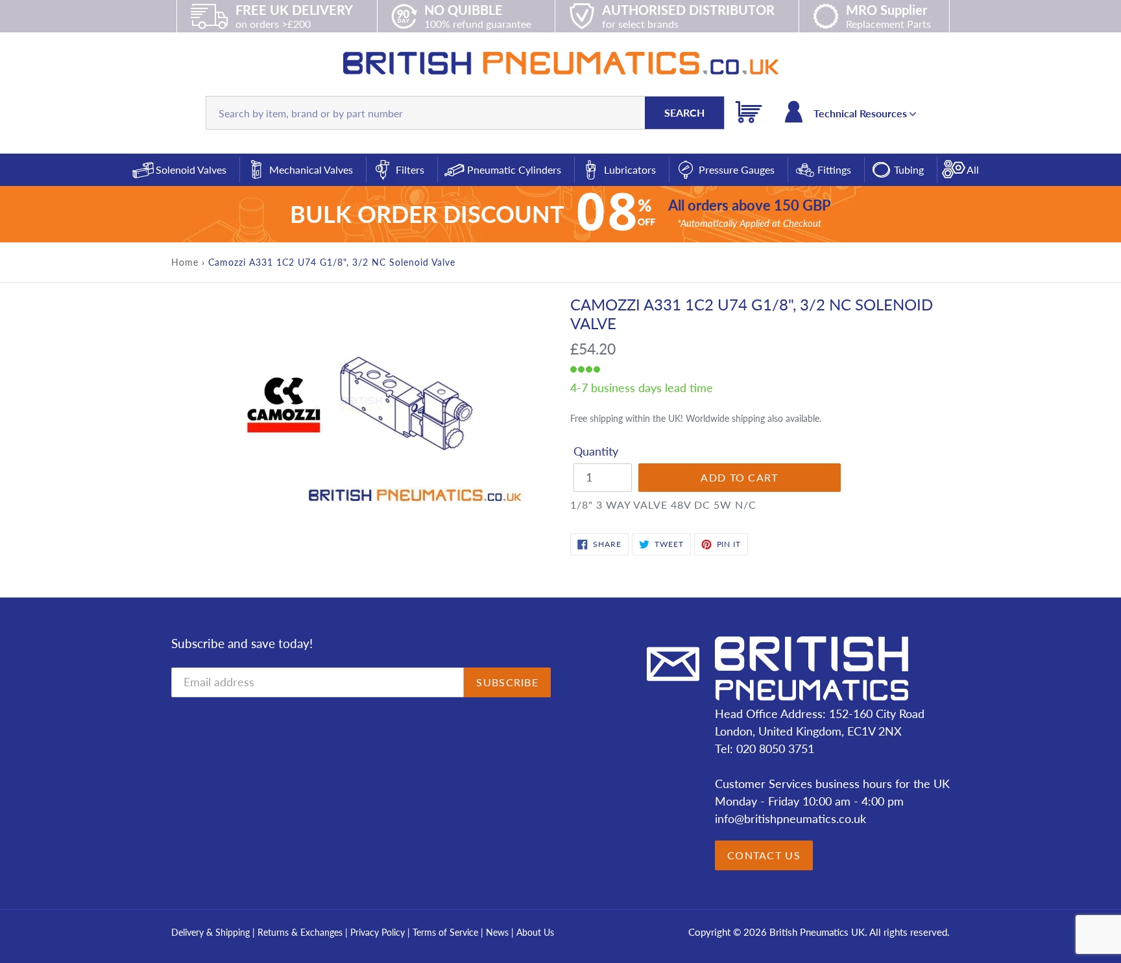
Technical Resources (862, 113)
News (497, 932)
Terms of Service (447, 932)
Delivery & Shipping (210, 932)
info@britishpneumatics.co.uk (790, 818)
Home (185, 262)
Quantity (595, 451)
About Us (535, 932)
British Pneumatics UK (817, 932)
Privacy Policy (378, 932)
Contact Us (764, 855)
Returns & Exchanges (300, 932)
